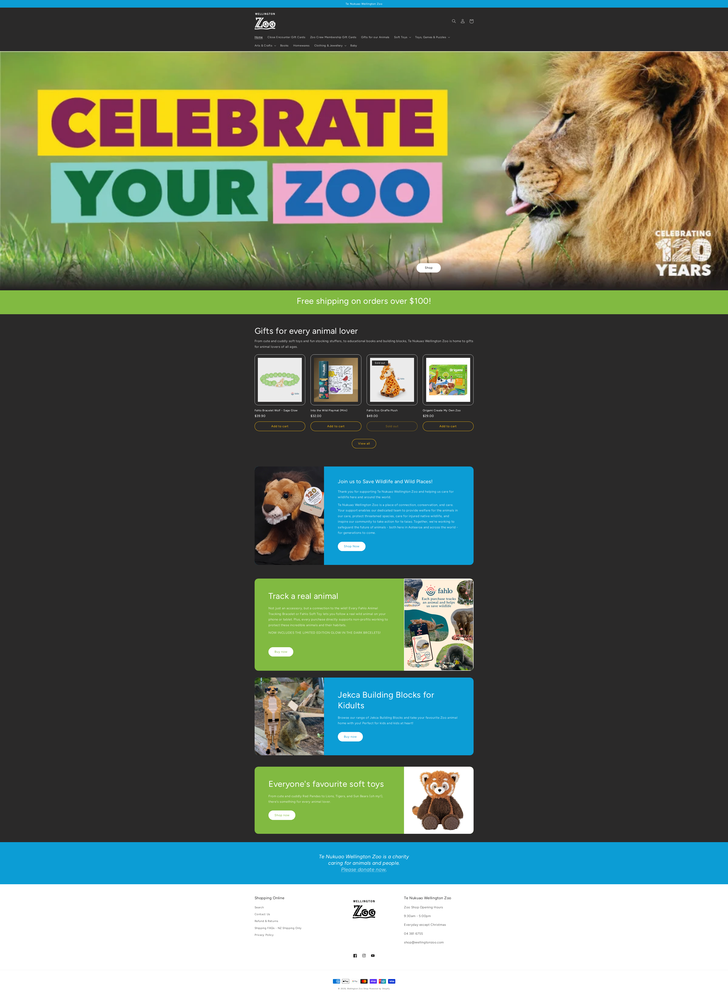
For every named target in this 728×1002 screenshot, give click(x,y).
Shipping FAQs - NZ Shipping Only (278, 928)
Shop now (282, 815)
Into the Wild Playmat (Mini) (329, 410)
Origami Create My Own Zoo (442, 410)
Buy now (281, 651)
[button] (402, 37)
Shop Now (351, 546)
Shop (429, 267)
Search (259, 907)
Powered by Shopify (379, 988)
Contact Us (262, 914)
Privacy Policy (264, 935)
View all (364, 443)
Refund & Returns (266, 921)
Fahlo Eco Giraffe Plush (382, 410)
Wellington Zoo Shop (358, 988)
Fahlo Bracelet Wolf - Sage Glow (276, 410)
